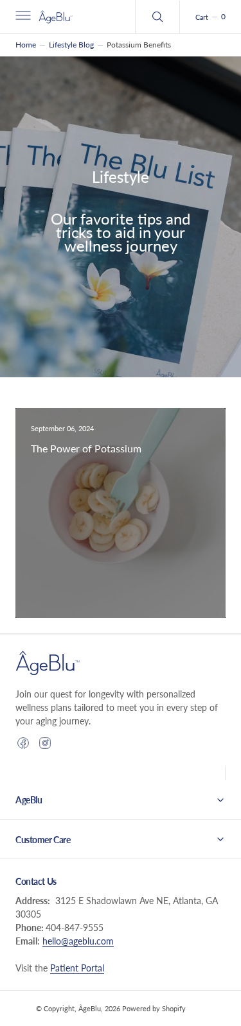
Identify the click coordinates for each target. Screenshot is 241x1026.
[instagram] (45, 743)
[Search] (157, 16)
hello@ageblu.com (78, 941)
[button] (21, 16)
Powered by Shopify (154, 1008)
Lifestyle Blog (71, 44)
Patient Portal (77, 967)
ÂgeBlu (89, 1008)
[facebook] (23, 743)
